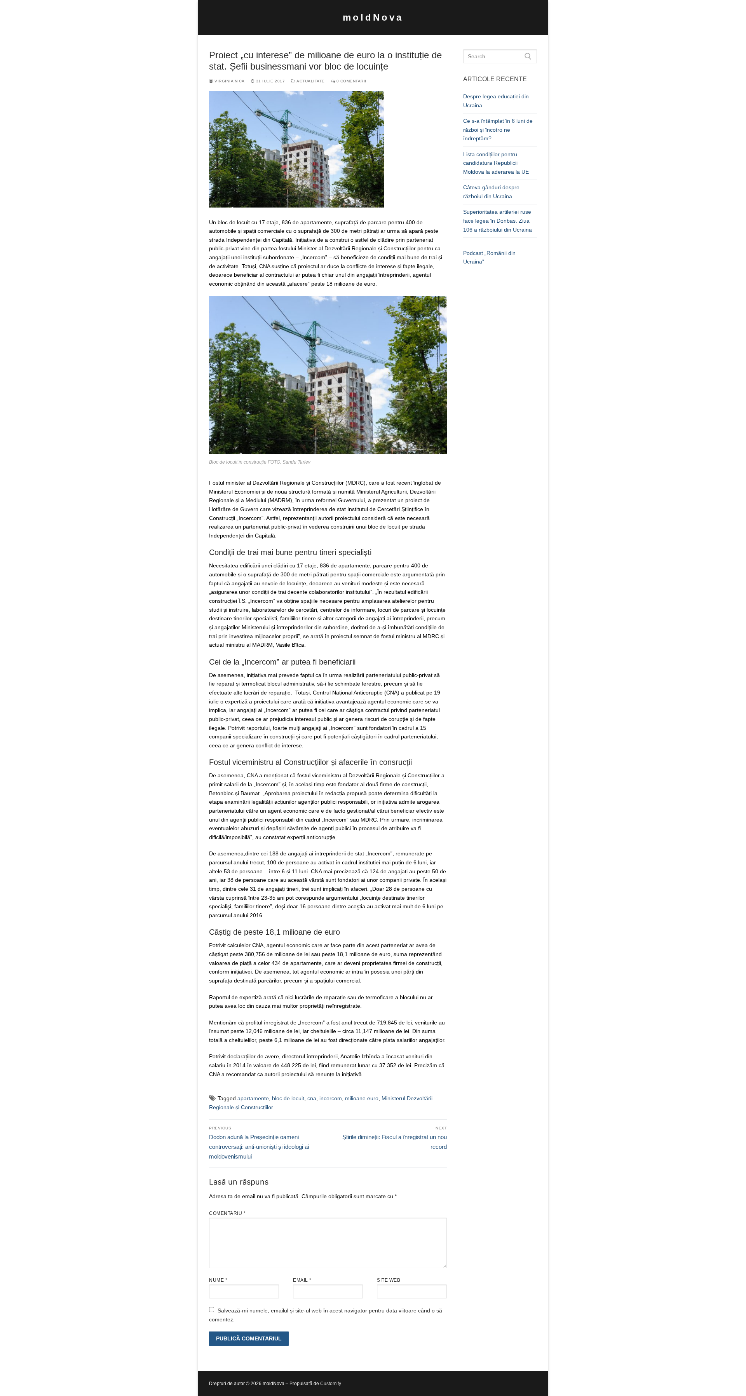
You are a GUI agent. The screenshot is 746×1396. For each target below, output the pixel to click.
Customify (330, 1383)
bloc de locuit (288, 1098)
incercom (330, 1098)
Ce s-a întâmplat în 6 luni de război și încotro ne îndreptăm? (498, 129)
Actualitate (310, 81)
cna (311, 1098)
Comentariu (227, 1213)
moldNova (373, 17)
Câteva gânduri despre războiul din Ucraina (491, 191)
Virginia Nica (229, 81)
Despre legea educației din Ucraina (496, 100)
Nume (218, 1280)
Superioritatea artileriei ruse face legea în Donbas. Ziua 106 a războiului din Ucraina (497, 220)
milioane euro (361, 1098)
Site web (388, 1280)
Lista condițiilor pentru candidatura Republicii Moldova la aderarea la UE (496, 163)
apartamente (253, 1098)
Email (302, 1280)
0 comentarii (350, 81)
